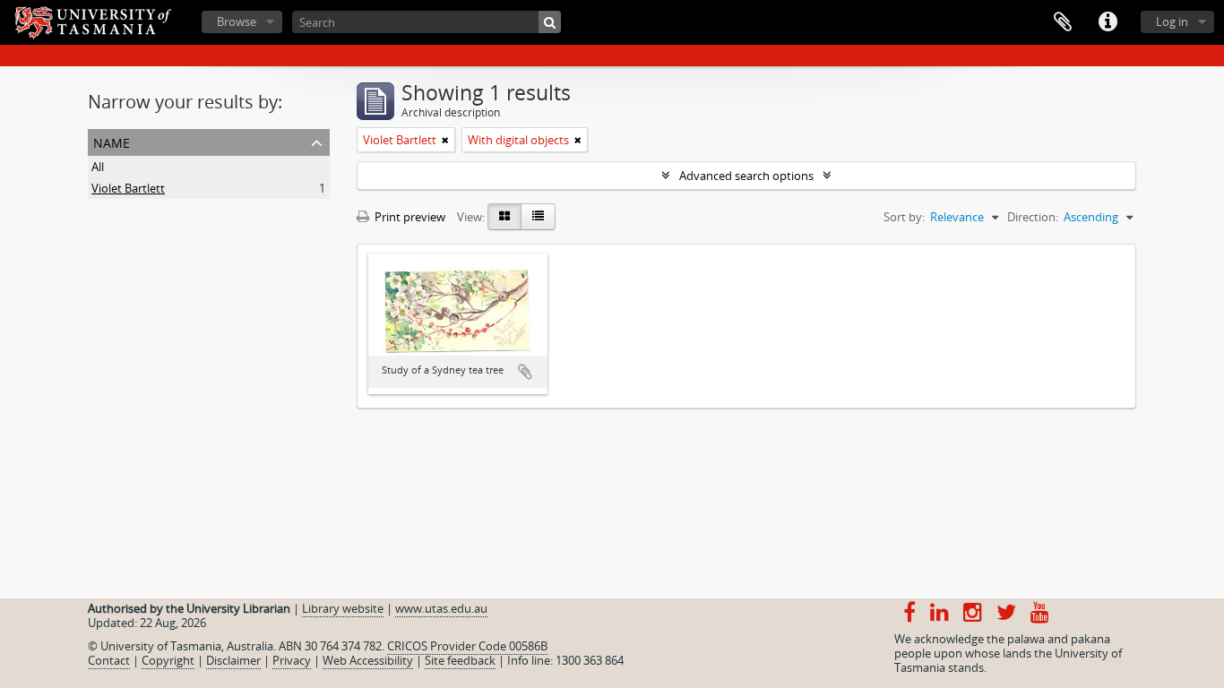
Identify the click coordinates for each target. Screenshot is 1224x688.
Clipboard (1062, 22)
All (97, 167)
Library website (343, 608)
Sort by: (904, 217)
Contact (109, 660)
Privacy (291, 660)
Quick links (1107, 22)
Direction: (1032, 217)
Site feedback (460, 660)
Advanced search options (746, 176)
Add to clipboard (525, 372)
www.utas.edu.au (441, 608)
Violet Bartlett (128, 188)
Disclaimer (233, 660)
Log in (1172, 21)
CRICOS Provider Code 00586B (467, 646)
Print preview (408, 217)
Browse (236, 21)
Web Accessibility (368, 660)
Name (111, 141)
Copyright (168, 660)
